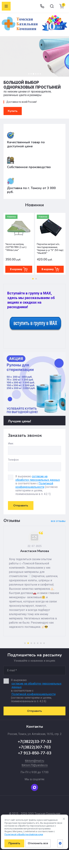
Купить (13, 111)
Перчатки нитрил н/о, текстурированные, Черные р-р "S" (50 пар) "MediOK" (50, 249)
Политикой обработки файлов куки (23, 834)
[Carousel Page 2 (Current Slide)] (28, 643)
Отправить (20, 505)
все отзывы (58, 521)
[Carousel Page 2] (31, 74)
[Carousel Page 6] (40, 74)
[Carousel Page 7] (44, 643)
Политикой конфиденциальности (34, 485)
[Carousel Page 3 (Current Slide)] (33, 74)
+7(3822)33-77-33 (34, 741)
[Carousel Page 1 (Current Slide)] (33, 278)
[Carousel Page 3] (31, 643)
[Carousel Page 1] (29, 74)
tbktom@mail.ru (34, 760)
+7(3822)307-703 (35, 747)
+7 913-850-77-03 (34, 753)
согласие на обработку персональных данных (37, 478)
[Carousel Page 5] (38, 74)
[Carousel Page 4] (35, 74)
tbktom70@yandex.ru (35, 765)
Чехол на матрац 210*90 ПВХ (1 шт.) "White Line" (15, 247)
